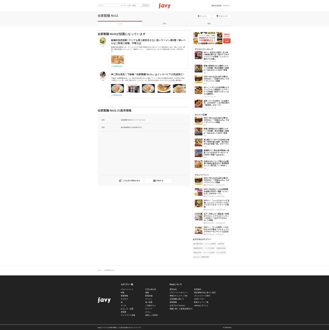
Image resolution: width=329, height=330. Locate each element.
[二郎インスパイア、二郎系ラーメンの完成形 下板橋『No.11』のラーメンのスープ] (164, 88)
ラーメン (148, 299)
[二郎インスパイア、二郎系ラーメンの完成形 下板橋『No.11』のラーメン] (148, 88)
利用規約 (197, 289)
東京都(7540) (198, 244)
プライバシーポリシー (179, 292)
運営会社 (173, 289)
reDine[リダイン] (201, 305)
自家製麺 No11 (108, 15)
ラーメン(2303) (210, 244)
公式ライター (199, 299)
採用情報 (173, 302)
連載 (147, 292)
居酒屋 (123, 312)
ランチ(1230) (209, 248)
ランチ (123, 305)
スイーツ (148, 309)
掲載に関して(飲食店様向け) (181, 309)
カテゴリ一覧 (127, 284)
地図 (209, 23)
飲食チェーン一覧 (201, 302)
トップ (120, 24)
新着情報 (124, 296)
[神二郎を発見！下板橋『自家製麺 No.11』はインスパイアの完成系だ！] (117, 88)
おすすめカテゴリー (202, 239)
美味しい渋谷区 (151, 315)
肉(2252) (221, 244)
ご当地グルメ (150, 305)
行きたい (222, 16)
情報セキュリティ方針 (179, 296)
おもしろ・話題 (127, 309)
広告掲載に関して (177, 299)
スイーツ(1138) (208, 252)
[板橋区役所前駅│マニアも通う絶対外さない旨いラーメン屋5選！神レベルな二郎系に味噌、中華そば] (117, 59)
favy (99, 270)
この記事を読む (117, 66)
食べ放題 (148, 302)
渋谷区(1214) (221, 248)
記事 (164, 23)
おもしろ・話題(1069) (201, 257)
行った (203, 16)
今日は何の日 (150, 289)
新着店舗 (148, 296)
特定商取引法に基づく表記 (205, 292)
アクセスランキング (204, 49)
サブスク (124, 299)
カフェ (148, 312)
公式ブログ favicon (177, 305)
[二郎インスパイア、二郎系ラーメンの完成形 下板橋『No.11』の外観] (133, 88)
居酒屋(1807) (198, 248)
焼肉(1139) (197, 252)
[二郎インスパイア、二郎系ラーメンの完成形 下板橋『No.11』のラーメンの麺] (179, 88)
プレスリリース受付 (202, 296)
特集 (122, 292)
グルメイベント (127, 289)
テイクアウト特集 (128, 315)
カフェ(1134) (221, 252)
